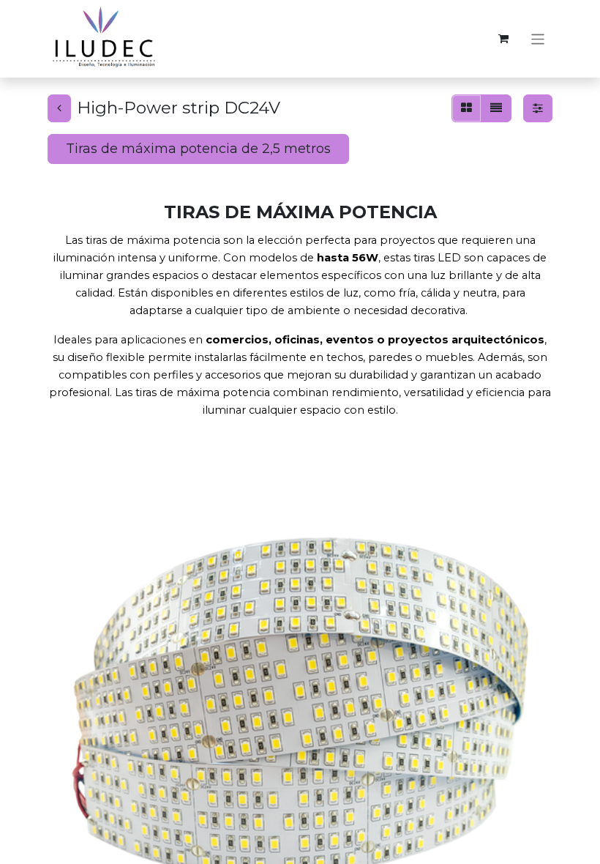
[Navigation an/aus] (538, 38)
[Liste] (496, 108)
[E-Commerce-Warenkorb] (503, 39)
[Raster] (466, 108)
